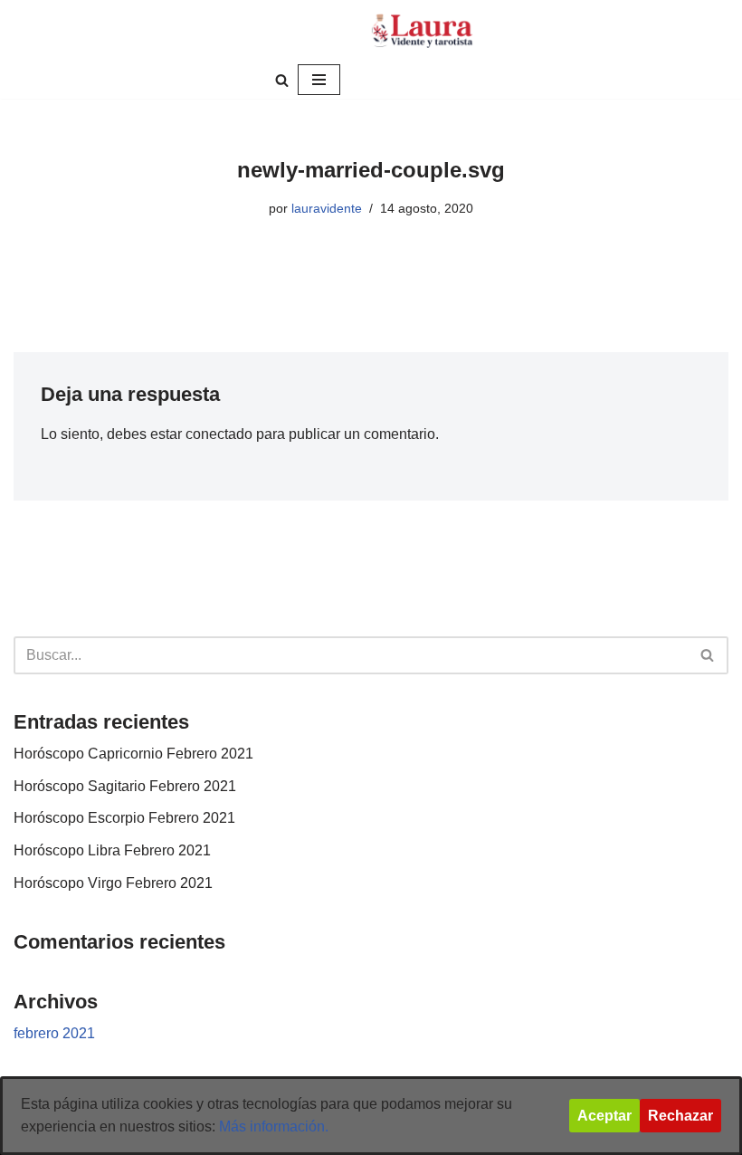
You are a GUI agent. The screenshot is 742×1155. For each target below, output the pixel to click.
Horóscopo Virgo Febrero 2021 (113, 883)
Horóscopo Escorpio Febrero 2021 (124, 818)
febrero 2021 (54, 1033)
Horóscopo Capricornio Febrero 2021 (133, 753)
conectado (219, 434)
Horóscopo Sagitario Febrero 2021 (125, 786)
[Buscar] (282, 80)
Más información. (273, 1126)
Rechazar (680, 1115)
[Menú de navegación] (319, 79)
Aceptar (604, 1115)
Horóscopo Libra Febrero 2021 (112, 850)
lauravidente (326, 208)
